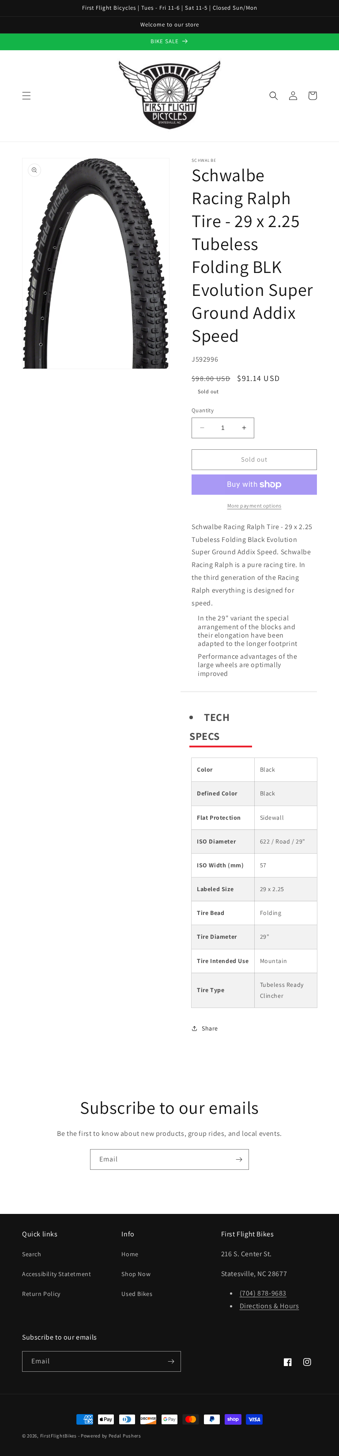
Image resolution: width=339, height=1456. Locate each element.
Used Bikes (136, 1294)
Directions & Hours (269, 1305)
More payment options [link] (254, 505)
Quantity (203, 410)
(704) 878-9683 (263, 1293)
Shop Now (136, 1274)
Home (129, 1254)
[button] (26, 95)
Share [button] (210, 1028)
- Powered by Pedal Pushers (109, 1436)
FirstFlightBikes (58, 1436)
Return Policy (41, 1294)
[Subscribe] (239, 1159)
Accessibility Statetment (56, 1274)
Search (31, 1254)
